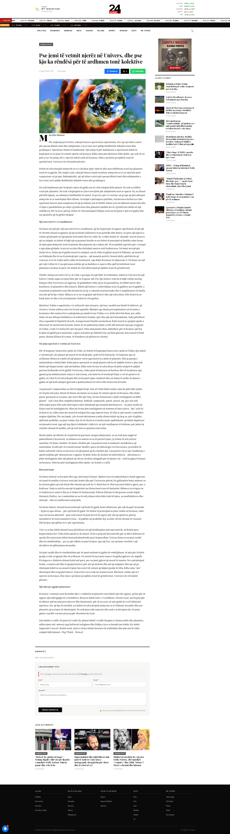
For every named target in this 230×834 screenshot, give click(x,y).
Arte (134, 31)
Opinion (123, 31)
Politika (41, 31)
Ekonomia (55, 31)
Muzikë (136, 810)
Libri (135, 806)
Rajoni (100, 31)
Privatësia (184, 830)
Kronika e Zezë (40, 810)
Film (135, 801)
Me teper (145, 31)
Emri (40, 680)
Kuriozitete (46, 44)
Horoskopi (170, 815)
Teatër (135, 815)
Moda (168, 806)
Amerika (71, 801)
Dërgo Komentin (50, 710)
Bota (79, 31)
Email (95, 680)
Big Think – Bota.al (72, 632)
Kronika (68, 31)
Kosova (89, 31)
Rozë (168, 810)
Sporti (112, 31)
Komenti (42, 690)
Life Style (169, 801)
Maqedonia (72, 815)
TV (134, 819)
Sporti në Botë (106, 801)
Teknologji (170, 797)
